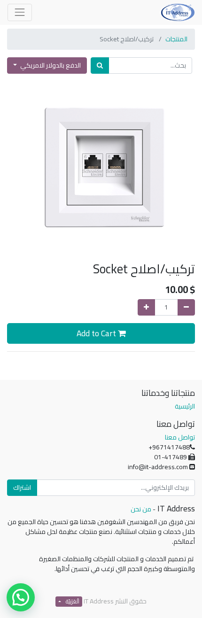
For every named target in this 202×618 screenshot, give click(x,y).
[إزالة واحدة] (186, 307)
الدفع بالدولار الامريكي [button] (50, 65)
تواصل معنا (180, 437)
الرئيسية (185, 406)
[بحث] (100, 65)
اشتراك (22, 487)
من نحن (141, 509)
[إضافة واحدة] (146, 307)
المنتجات (176, 39)
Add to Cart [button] (97, 333)
